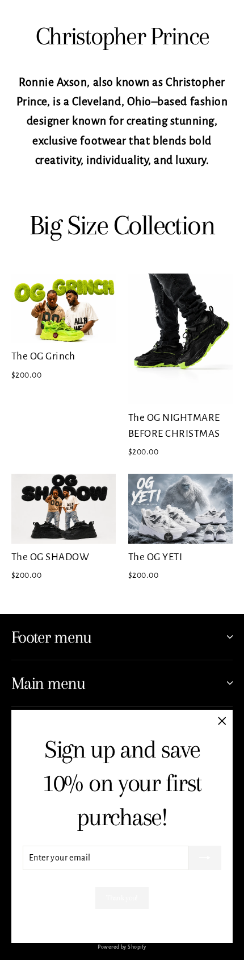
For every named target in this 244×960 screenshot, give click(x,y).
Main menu (48, 683)
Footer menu (51, 637)
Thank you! (121, 897)
